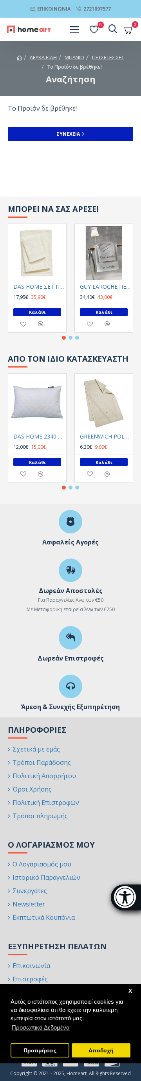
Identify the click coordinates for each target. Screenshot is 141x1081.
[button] (64, 338)
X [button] (130, 991)
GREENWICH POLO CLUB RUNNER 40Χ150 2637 (105, 436)
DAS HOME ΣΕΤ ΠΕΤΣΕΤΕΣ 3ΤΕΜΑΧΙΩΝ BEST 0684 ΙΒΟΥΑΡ (38, 286)
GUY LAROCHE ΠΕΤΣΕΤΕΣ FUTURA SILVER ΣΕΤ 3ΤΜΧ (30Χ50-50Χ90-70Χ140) (105, 286)
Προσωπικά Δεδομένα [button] (41, 1027)
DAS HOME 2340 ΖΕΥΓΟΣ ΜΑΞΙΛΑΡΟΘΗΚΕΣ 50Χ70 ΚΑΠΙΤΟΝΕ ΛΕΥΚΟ (38, 436)
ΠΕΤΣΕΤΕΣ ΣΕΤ (108, 57)
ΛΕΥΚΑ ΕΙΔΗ (43, 57)
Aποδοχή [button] (101, 1051)
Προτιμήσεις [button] (40, 1051)
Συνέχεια (68, 134)
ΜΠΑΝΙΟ (74, 57)
